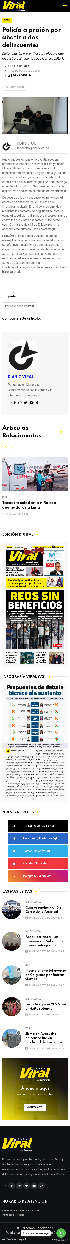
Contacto (35, 1107)
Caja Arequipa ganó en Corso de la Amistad (44, 909)
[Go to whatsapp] (61, 1233)
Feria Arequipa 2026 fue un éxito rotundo (45, 1006)
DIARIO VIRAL (22, 66)
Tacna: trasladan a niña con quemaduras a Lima (29, 505)
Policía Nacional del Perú (19, 306)
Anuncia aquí (35, 1091)
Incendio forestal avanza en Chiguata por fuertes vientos (45, 975)
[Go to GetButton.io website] (61, 1240)
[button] (5, 446)
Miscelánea (33, 902)
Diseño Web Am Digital (14, 1239)
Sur (27, 965)
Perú (5, 497)
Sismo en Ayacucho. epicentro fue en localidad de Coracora (43, 1038)
